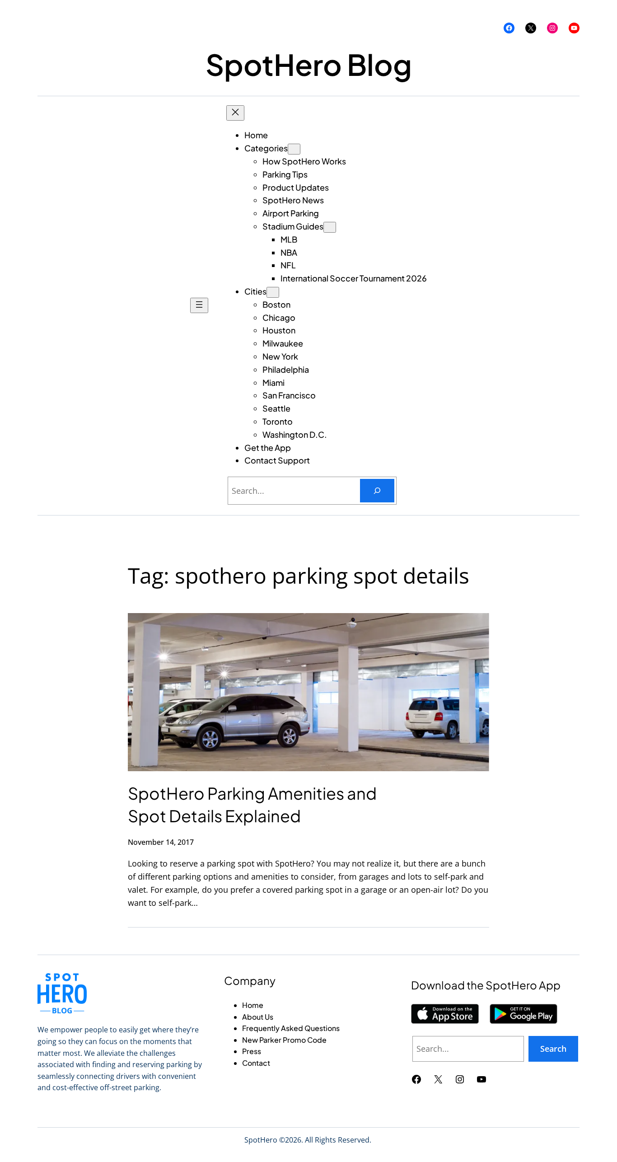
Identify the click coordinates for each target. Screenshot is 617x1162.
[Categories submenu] (294, 149)
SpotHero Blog (309, 64)
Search (553, 1048)
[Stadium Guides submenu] (329, 227)
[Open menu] (199, 305)
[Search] (377, 490)
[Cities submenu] (272, 292)
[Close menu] (235, 113)
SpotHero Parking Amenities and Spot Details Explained (252, 804)
